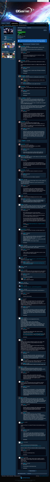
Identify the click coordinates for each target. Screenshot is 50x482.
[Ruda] (22, 79)
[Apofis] (19, 270)
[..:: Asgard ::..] (19, 98)
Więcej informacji (42, 41)
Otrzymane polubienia (10, 37)
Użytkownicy (14, 23)
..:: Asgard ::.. (23, 98)
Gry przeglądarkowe (40, 23)
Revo (22, 367)
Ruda (24, 78)
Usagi (22, 195)
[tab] (20, 44)
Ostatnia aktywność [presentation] (26, 44)
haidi (22, 317)
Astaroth (22, 381)
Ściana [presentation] (20, 44)
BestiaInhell (23, 229)
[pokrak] (19, 458)
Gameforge (32, 23)
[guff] (19, 299)
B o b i (22, 442)
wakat (24, 52)
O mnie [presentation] (37, 44)
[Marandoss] (19, 76)
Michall (22, 422)
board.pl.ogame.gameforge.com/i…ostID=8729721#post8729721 (35, 258)
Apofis (24, 278)
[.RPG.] (19, 180)
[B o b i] (19, 442)
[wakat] (22, 52)
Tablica (8, 23)
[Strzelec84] (19, 46)
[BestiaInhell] (19, 229)
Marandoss (23, 75)
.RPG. (22, 179)
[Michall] (19, 422)
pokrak (22, 457)
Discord (26, 23)
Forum (3, 23)
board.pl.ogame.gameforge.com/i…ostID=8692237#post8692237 (33, 335)
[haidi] (19, 318)
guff (21, 298)
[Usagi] (19, 196)
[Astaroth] (19, 382)
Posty (7, 36)
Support (21, 23)
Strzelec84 (23, 46)
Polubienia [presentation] (33, 44)
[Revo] (19, 367)
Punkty (8, 38)
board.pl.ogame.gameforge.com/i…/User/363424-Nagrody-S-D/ (33, 333)
